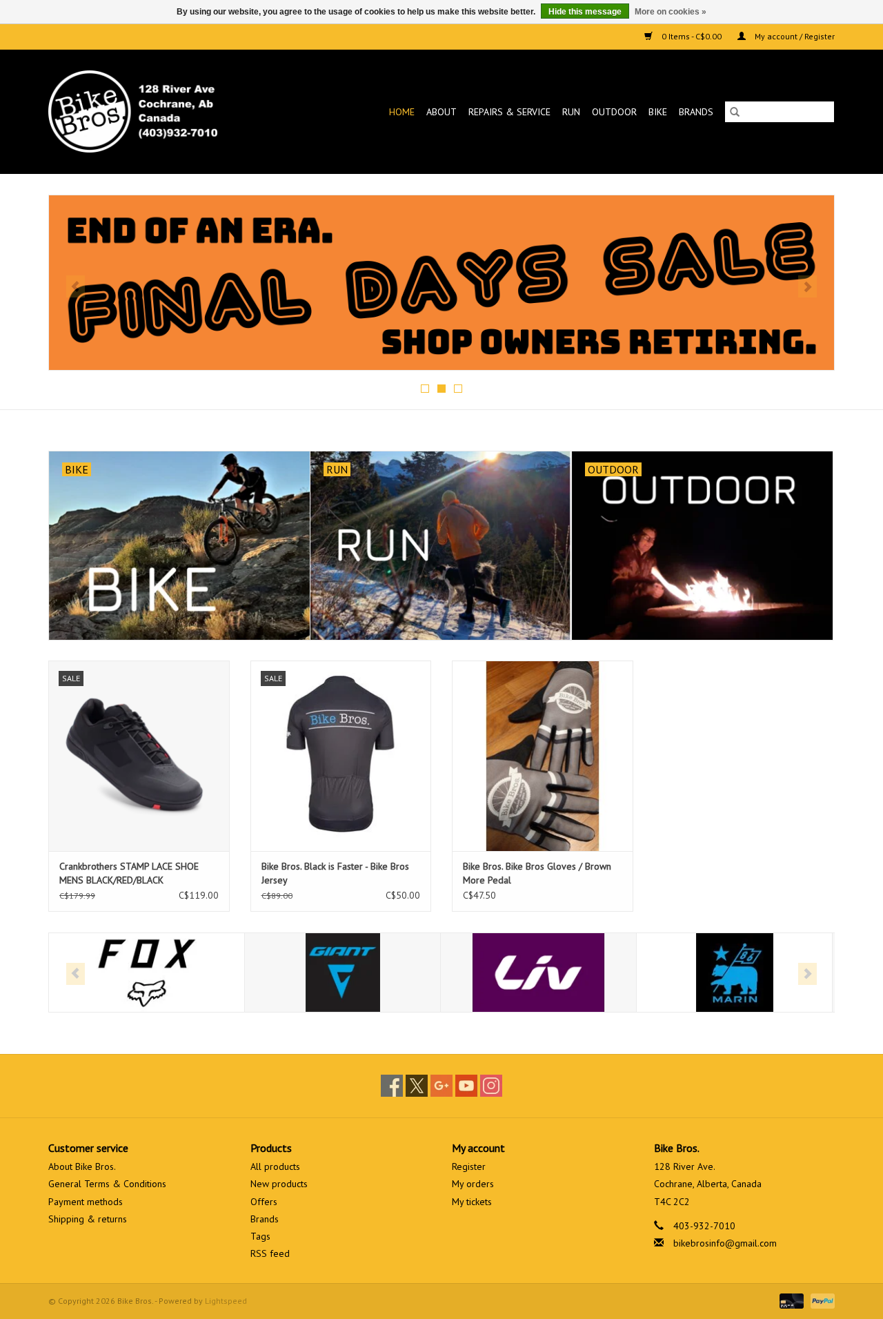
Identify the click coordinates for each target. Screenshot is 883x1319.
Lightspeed (226, 1301)
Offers (263, 1201)
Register (469, 1166)
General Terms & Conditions (107, 1184)
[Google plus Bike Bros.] (441, 1086)
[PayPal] (820, 1300)
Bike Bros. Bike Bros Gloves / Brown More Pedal (537, 873)
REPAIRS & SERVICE (509, 112)
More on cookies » (670, 12)
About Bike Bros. (82, 1166)
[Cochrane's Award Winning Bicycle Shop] (155, 111)
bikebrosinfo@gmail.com (725, 1243)
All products (275, 1166)
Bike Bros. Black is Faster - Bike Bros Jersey (335, 873)
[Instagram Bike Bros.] (491, 1086)
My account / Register (794, 36)
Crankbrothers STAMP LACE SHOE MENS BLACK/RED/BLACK (129, 873)
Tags (260, 1236)
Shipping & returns (87, 1219)
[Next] (807, 286)
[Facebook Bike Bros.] (392, 1086)
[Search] (734, 112)
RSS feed (270, 1253)
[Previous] (75, 286)
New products (279, 1184)
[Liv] (538, 973)
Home (402, 112)
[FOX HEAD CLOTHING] (146, 973)
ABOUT (441, 112)
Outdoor (614, 112)
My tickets (472, 1201)
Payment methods (85, 1201)
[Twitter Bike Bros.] (417, 1086)
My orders (473, 1184)
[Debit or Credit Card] (790, 1300)
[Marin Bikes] (734, 973)
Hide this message (585, 12)
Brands (696, 112)
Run (571, 112)
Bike (657, 112)
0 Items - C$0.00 (691, 36)
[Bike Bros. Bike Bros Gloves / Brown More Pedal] (542, 755)
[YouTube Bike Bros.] (466, 1086)
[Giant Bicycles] (342, 973)
